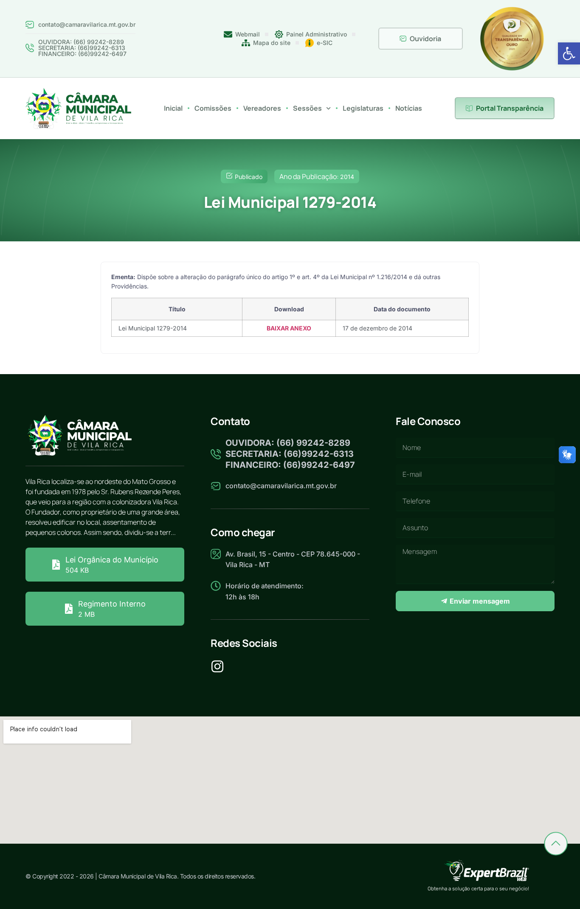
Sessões (307, 108)
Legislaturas (363, 108)
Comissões (212, 108)
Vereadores (262, 108)
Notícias (408, 108)
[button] (569, 53)
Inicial (173, 108)
